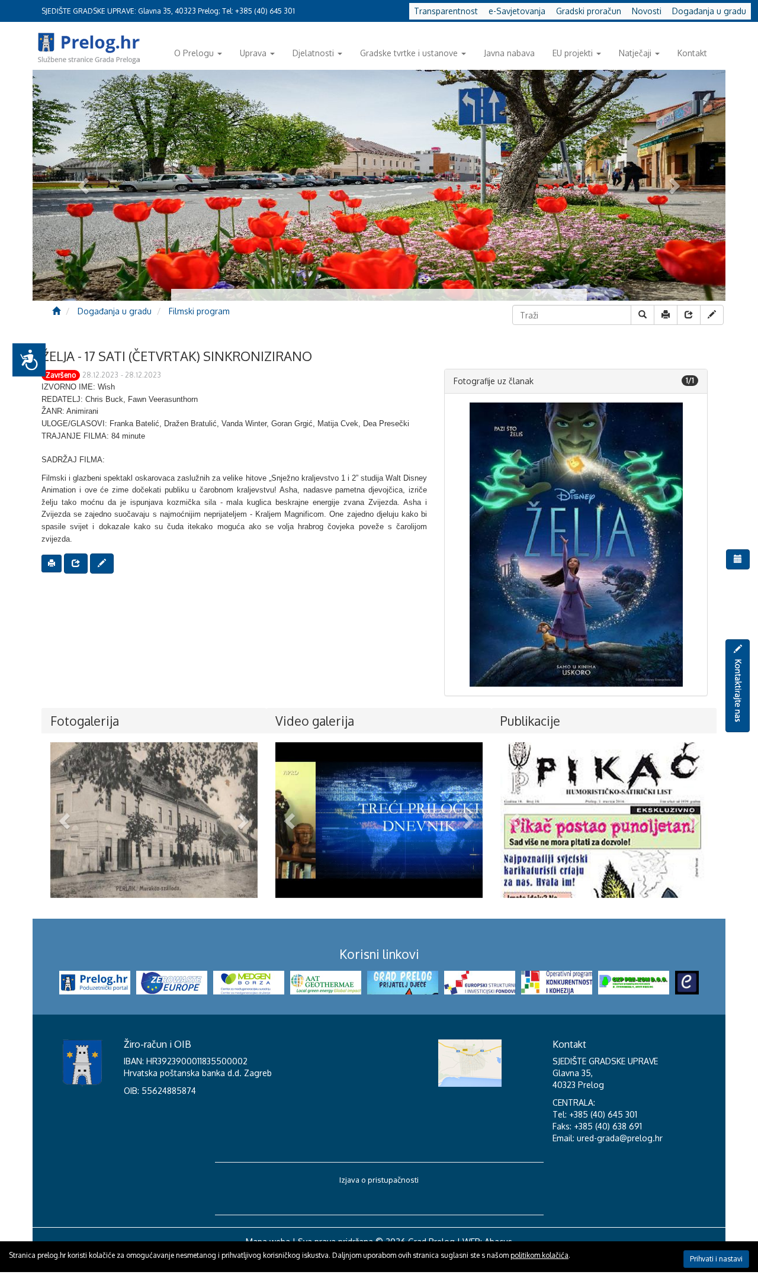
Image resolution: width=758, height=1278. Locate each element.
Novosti (646, 11)
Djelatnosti (313, 53)
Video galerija (314, 720)
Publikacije (530, 720)
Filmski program (199, 311)
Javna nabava (509, 53)
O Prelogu (194, 53)
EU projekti (573, 53)
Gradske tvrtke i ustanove (409, 53)
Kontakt (692, 53)
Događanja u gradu (709, 11)
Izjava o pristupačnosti (379, 1179)
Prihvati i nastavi (716, 1258)
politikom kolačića (539, 1255)
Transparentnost (446, 11)
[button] (66, 820)
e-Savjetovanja (517, 11)
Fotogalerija (84, 720)
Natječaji (635, 53)
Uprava (253, 53)
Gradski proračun (588, 11)
